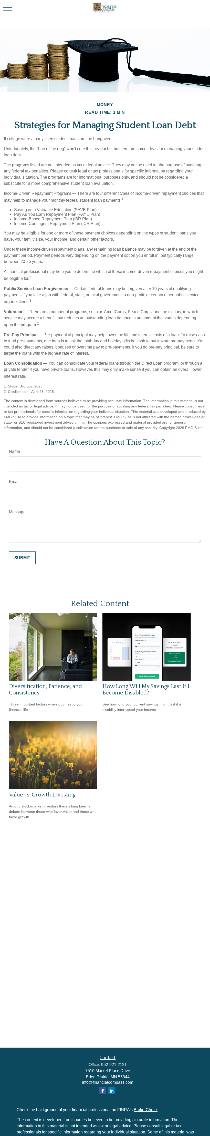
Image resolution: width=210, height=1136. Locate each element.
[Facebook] (102, 1090)
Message (17, 512)
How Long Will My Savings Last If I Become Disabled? (146, 689)
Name (14, 451)
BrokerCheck (146, 1110)
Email (14, 481)
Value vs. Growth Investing (42, 795)
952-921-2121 (114, 1064)
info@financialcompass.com (107, 1082)
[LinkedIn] (111, 1090)
